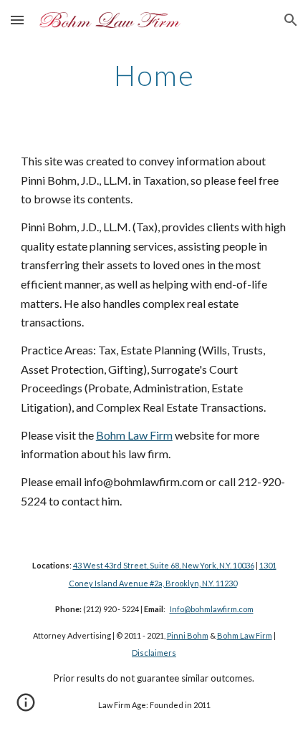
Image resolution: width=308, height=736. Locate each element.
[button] (17, 19)
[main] (154, 75)
